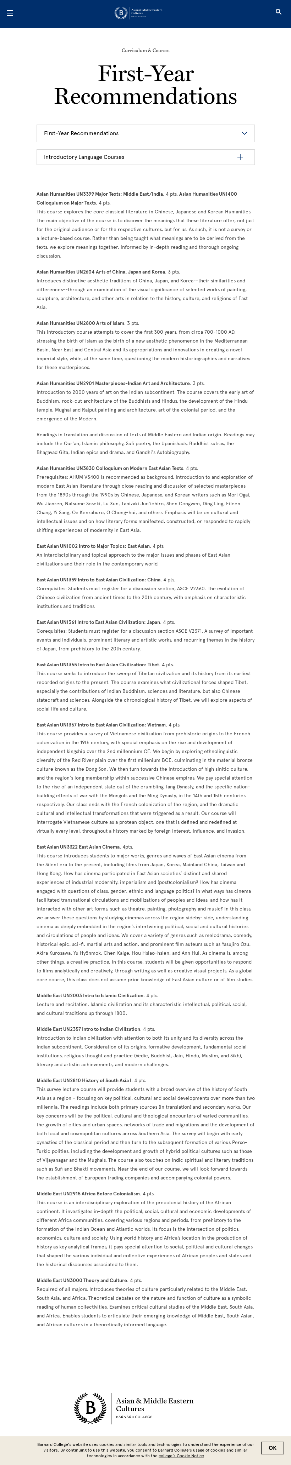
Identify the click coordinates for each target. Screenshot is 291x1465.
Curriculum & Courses (146, 50)
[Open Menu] (10, 14)
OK (272, 1448)
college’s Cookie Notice (181, 1455)
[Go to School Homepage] (143, 14)
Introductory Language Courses (84, 157)
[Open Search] (278, 14)
